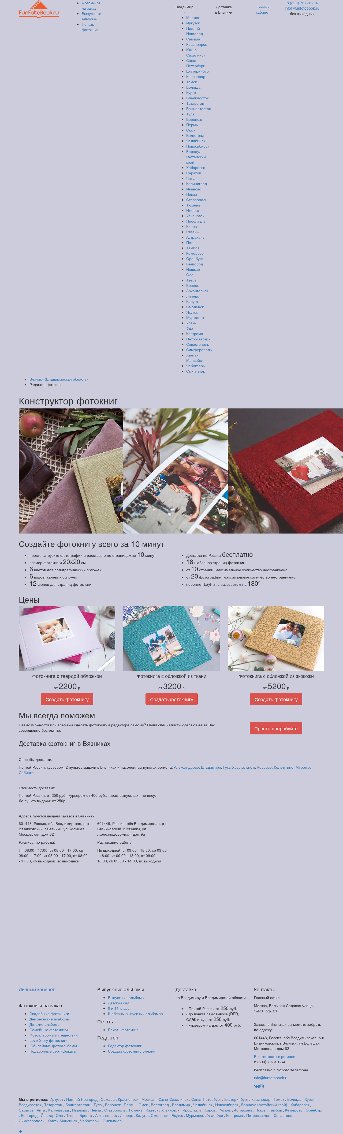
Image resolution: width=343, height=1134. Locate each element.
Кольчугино (283, 767)
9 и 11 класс (118, 1008)
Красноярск (196, 44)
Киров (191, 226)
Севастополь (197, 344)
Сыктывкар (195, 371)
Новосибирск (197, 146)
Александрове (186, 767)
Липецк (192, 296)
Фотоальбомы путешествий (53, 1035)
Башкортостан (198, 108)
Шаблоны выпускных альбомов (135, 1013)
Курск (191, 92)
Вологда (193, 87)
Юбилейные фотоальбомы (53, 1045)
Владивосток (197, 97)
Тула (190, 114)
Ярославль (195, 221)
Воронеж (194, 119)
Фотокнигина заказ (91, 5)
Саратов (193, 172)
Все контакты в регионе (274, 1056)
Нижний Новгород (194, 30)
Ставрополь (196, 199)
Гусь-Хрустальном (239, 767)
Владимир (181, 1104)
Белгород (194, 263)
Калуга (192, 301)
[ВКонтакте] (256, 1085)
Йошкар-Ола (52, 1115)
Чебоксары (196, 365)
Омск (190, 130)
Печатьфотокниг (90, 26)
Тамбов (192, 247)
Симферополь (199, 349)
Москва (192, 17)
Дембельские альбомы (49, 1019)
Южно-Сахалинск (195, 52)
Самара (193, 39)
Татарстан (195, 103)
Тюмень (193, 205)
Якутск (191, 312)
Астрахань (195, 237)
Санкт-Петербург (195, 63)
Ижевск (192, 210)
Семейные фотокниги (48, 1029)
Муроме (303, 767)
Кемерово (195, 253)
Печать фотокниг (123, 1029)
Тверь (191, 280)
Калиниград (196, 183)
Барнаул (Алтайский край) (196, 157)
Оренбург (194, 258)
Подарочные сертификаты (52, 1051)
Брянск (192, 285)
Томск (191, 81)
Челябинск (195, 140)
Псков (191, 242)
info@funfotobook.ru (302, 8)
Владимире (211, 767)
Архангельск (197, 290)
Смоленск (195, 306)
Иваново (193, 188)
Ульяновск (195, 215)
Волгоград (195, 135)
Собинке (26, 772)
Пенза (191, 194)
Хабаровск (195, 167)
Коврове (264, 767)
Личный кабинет (263, 9)
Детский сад (118, 1002)
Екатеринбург (198, 71)
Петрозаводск (198, 338)
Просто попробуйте (276, 728)
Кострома (194, 333)
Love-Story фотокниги (48, 1040)
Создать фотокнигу (67, 699)
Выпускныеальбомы (91, 16)
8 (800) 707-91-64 (302, 2)
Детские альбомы (44, 1024)
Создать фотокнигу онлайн (131, 1051)
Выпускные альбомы (126, 997)
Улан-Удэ (191, 325)
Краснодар (195, 76)
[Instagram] (261, 1085)
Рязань (192, 231)
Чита (190, 178)
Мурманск (195, 317)
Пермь (192, 124)
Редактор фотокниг (124, 1045)
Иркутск (193, 22)
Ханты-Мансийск (194, 357)
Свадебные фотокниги (49, 1013)
